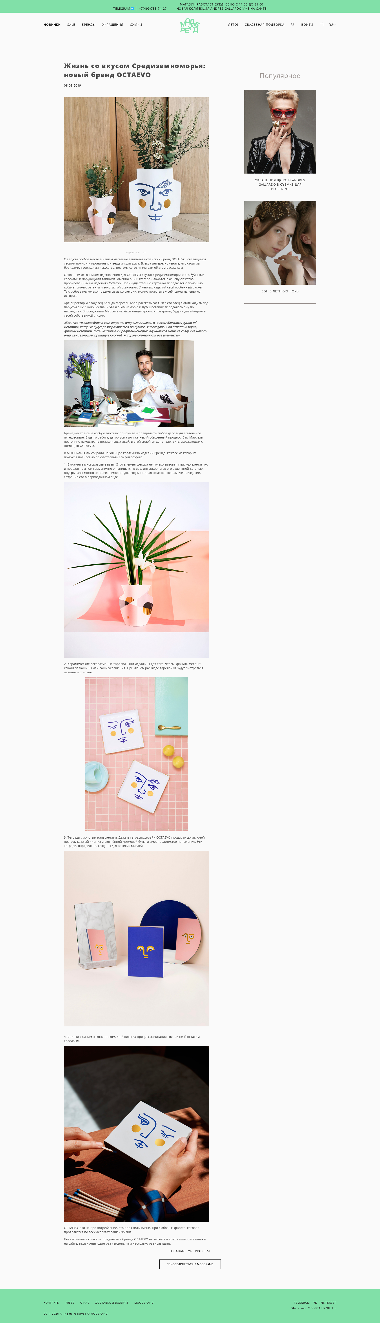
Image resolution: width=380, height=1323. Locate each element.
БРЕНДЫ (89, 24)
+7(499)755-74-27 (153, 8)
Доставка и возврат (111, 1303)
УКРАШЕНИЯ (112, 24)
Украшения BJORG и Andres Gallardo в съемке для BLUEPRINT (280, 184)
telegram (177, 1251)
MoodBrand (144, 1303)
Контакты (52, 1303)
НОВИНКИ (52, 24)
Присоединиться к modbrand (190, 1264)
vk (144, 252)
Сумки (136, 24)
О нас (85, 1303)
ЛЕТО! (233, 24)
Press (70, 1303)
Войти (307, 24)
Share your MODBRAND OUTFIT (313, 1308)
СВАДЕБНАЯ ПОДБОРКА (265, 24)
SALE (71, 24)
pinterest (203, 1251)
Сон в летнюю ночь (280, 291)
